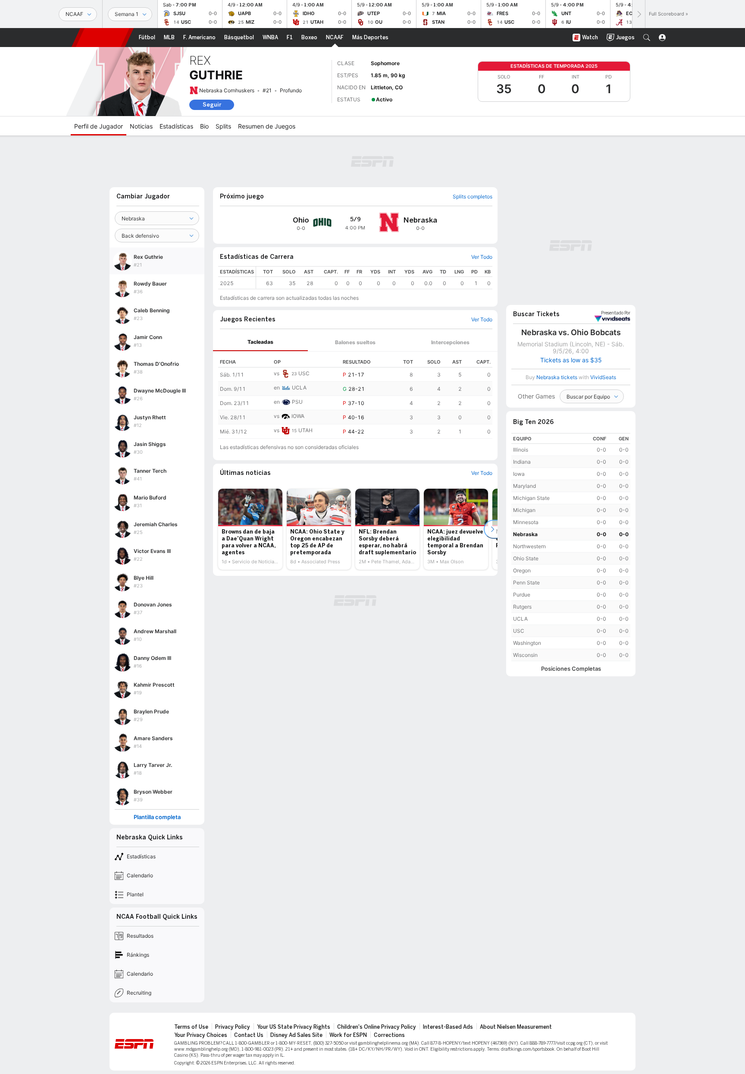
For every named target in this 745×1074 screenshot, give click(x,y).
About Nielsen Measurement (516, 1027)
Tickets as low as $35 (571, 360)
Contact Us (248, 1035)
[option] (250, 529)
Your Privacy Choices (200, 1035)
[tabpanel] (355, 395)
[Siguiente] (638, 14)
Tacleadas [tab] (260, 342)
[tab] (260, 342)
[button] (646, 37)
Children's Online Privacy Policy (376, 1027)
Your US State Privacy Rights (293, 1027)
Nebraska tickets (556, 377)
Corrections (389, 1035)
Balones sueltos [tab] (355, 342)
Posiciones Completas (571, 669)
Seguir (212, 104)
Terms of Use (191, 1027)
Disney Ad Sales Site (296, 1035)
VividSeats (615, 313)
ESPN (102, 37)
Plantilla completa (157, 817)
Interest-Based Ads (448, 1027)
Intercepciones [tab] (450, 342)
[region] (374, 277)
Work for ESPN (348, 1035)
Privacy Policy (232, 1027)
